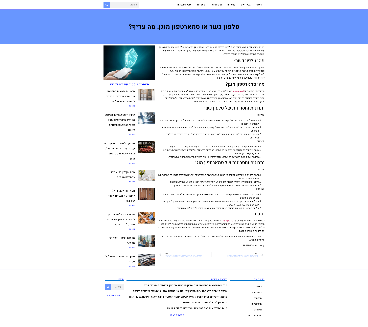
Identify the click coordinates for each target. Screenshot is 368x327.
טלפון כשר (227, 220)
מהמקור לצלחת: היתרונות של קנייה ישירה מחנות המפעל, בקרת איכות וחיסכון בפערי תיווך (178, 297)
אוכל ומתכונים (184, 4)
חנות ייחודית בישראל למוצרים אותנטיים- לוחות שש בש (121, 196)
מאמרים (201, 4)
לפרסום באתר (177, 315)
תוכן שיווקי (216, 4)
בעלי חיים (246, 4)
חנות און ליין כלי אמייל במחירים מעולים (205, 302)
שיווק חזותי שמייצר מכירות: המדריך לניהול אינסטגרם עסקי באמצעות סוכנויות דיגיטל (180, 291)
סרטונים (231, 4)
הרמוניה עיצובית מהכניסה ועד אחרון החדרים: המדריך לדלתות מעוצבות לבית (120, 96)
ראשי (259, 4)
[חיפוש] (106, 5)
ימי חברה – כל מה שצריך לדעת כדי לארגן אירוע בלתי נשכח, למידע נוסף (120, 219)
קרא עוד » (131, 106)
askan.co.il (239, 91)
